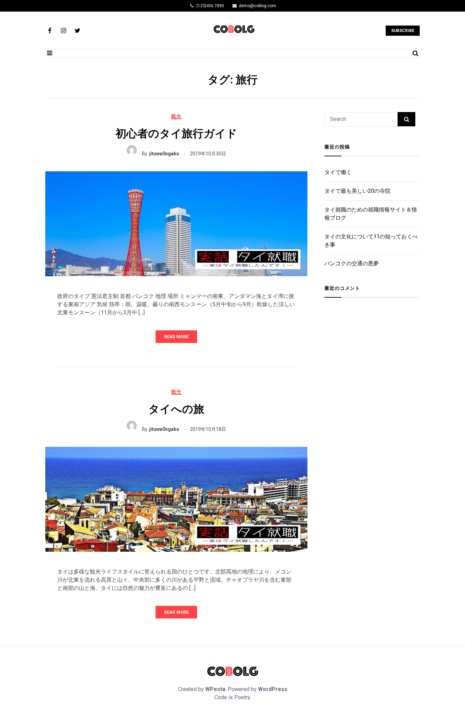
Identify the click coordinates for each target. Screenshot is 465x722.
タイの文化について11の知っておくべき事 (371, 240)
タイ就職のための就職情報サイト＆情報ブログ (370, 213)
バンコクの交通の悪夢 (351, 263)
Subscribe (402, 30)
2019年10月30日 (208, 153)
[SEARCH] (406, 119)
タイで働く (338, 172)
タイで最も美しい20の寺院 (357, 191)
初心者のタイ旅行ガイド (176, 133)
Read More (176, 336)
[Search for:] (361, 119)
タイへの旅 (176, 409)
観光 (176, 116)
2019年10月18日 (208, 429)
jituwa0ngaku (164, 153)
